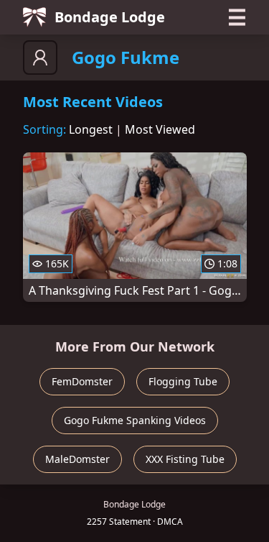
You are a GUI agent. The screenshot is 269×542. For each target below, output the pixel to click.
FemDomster (82, 381)
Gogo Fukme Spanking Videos (135, 420)
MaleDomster (77, 459)
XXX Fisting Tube (185, 459)
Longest (91, 129)
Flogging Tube (182, 381)
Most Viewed (160, 129)
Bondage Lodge (110, 17)
